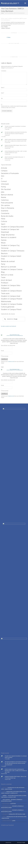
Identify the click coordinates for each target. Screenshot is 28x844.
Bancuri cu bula (7, 275)
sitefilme (4, 795)
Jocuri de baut (6, 280)
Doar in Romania (7, 208)
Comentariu (3, 70)
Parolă (2, 350)
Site (2, 98)
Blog (2, 272)
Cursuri (4, 181)
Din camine (5, 205)
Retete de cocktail (8, 261)
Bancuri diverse (7, 194)
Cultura (4, 221)
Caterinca (5, 200)
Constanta (5, 213)
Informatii (5, 184)
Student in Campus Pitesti (11, 309)
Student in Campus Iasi (10, 229)
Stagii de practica (7, 235)
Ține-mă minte (5, 356)
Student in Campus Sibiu (10, 285)
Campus (4, 170)
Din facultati (6, 189)
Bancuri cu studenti (8, 237)
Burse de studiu (7, 216)
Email (2, 93)
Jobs (2, 192)
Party (3, 264)
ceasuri (6, 18)
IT (2, 178)
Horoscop (4, 248)
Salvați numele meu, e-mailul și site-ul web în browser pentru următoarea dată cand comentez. (14, 106)
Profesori (4, 283)
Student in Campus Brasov (11, 291)
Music (3, 243)
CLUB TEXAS (13, 803)
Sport (3, 224)
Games (3, 240)
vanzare (25, 18)
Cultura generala (7, 307)
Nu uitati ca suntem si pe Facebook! (8, 326)
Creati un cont (11, 361)
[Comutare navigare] (25, 3)
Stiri (2, 176)
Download (5, 232)
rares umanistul (6, 799)
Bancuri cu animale (8, 267)
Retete (3, 197)
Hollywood (5, 288)
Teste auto (5, 293)
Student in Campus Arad (10, 296)
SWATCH (21, 18)
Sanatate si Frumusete (10, 173)
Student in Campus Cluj (10, 245)
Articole (2, 18)
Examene (4, 210)
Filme (3, 219)
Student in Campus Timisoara (12, 251)
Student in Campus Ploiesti (11, 299)
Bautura (4, 253)
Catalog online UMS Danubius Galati (17, 814)
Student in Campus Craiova (11, 269)
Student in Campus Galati (11, 256)
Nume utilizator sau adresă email (8, 345)
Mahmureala (6, 301)
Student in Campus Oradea (11, 304)
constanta (10, 18)
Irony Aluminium (15, 18)
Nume (2, 87)
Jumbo (13, 820)
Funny (3, 186)
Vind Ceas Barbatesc (5, 20)
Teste (3, 277)
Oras (3, 259)
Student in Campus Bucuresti (12, 227)
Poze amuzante (7, 202)
